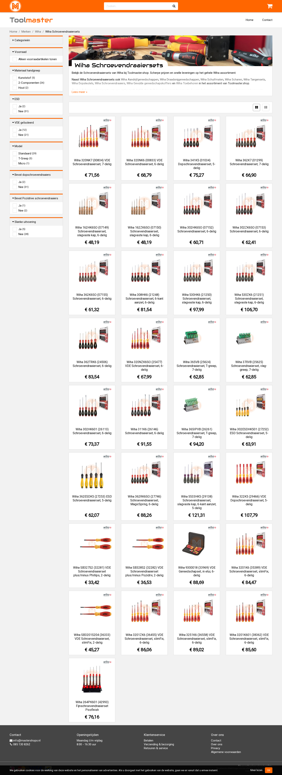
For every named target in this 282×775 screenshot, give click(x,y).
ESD (17, 99)
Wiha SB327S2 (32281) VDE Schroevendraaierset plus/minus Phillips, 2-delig (92, 571)
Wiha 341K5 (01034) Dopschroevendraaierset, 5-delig (196, 164)
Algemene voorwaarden (226, 752)
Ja (21, 106)
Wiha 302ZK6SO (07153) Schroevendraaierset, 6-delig (249, 229)
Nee (23, 111)
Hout (23, 87)
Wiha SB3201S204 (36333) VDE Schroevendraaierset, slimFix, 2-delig (92, 638)
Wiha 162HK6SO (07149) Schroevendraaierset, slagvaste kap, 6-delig (92, 231)
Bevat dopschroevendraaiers (33, 174)
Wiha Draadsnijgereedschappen (179, 79)
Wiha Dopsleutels (82, 83)
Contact (267, 20)
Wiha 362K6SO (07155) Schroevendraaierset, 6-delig (92, 296)
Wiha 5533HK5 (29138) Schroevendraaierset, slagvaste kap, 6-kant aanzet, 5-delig (196, 502)
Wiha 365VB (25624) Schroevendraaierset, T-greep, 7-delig (197, 366)
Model (18, 146)
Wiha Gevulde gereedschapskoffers (149, 83)
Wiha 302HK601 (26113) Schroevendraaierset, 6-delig (92, 431)
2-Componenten (31, 82)
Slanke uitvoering (25, 222)
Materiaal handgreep (27, 70)
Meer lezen (256, 770)
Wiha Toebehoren (187, 83)
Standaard (27, 153)
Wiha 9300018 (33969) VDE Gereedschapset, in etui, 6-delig (196, 571)
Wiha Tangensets (254, 79)
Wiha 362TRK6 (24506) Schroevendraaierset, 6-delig (92, 364)
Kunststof (26, 78)
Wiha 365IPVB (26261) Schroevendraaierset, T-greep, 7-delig (197, 433)
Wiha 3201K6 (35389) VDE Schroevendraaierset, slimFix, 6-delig (249, 571)
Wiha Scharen (233, 79)
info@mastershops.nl (26, 740)
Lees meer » (79, 92)
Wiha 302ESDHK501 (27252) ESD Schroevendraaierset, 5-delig (249, 433)
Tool (31, 20)
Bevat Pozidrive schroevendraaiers (36, 198)
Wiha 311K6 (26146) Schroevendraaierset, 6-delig (144, 431)
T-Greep (25, 158)
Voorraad (20, 52)
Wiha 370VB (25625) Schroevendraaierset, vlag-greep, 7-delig (249, 366)
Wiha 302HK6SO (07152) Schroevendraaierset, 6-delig (196, 229)
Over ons (216, 744)
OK (268, 770)
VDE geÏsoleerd (24, 122)
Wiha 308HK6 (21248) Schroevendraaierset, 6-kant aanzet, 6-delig (144, 298)
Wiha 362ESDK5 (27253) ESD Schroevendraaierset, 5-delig (92, 498)
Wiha (38, 31)
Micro (23, 163)
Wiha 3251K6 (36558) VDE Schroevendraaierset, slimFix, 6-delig (197, 638)
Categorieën (22, 40)
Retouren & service (156, 748)
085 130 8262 (21, 744)
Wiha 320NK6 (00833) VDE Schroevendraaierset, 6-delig (144, 162)
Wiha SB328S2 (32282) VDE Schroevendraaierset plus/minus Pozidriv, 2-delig (144, 571)
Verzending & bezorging (159, 744)
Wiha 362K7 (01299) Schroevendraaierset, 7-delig (249, 162)
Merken (26, 31)
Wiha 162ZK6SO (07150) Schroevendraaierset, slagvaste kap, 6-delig (144, 231)
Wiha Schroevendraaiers (110, 83)
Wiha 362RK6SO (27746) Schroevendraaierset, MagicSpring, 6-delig (144, 500)
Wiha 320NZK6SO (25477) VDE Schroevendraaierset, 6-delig (144, 366)
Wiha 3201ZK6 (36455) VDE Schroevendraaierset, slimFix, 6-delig (144, 638)
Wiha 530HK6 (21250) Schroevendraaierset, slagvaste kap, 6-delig (197, 298)
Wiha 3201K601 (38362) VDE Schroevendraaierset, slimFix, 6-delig (249, 638)
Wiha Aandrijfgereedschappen (139, 79)
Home (249, 20)
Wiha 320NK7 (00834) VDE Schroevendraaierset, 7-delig (92, 162)
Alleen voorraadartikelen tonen (37, 59)
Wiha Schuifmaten (211, 79)
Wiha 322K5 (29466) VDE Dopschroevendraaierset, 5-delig (249, 500)
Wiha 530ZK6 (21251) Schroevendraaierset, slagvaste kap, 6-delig (249, 298)
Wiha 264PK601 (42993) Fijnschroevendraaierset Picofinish (92, 706)
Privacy (215, 748)
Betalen (148, 740)
